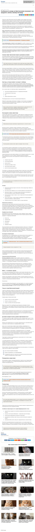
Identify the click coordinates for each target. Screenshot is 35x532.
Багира (3, 1)
